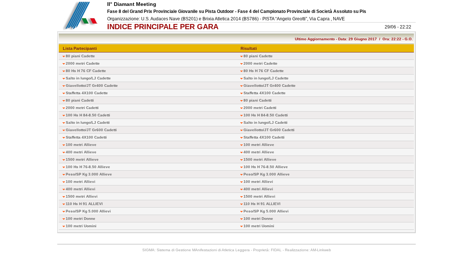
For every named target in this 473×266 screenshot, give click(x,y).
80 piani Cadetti (80, 100)
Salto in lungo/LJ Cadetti (88, 122)
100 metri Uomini (81, 226)
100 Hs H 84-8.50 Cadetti (88, 115)
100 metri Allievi (80, 182)
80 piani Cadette (80, 56)
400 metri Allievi (80, 189)
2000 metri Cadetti (82, 108)
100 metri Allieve (81, 145)
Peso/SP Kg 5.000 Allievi (88, 211)
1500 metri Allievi (82, 196)
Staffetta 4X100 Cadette (87, 93)
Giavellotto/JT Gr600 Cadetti (91, 130)
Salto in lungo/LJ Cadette (88, 78)
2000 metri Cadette (83, 63)
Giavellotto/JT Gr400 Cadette (92, 85)
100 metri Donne (80, 218)
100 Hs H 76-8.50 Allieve (88, 167)
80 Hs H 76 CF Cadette (86, 71)
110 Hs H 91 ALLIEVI (84, 204)
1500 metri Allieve (82, 159)
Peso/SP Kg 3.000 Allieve (89, 174)
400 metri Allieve (81, 152)
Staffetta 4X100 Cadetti (86, 137)
